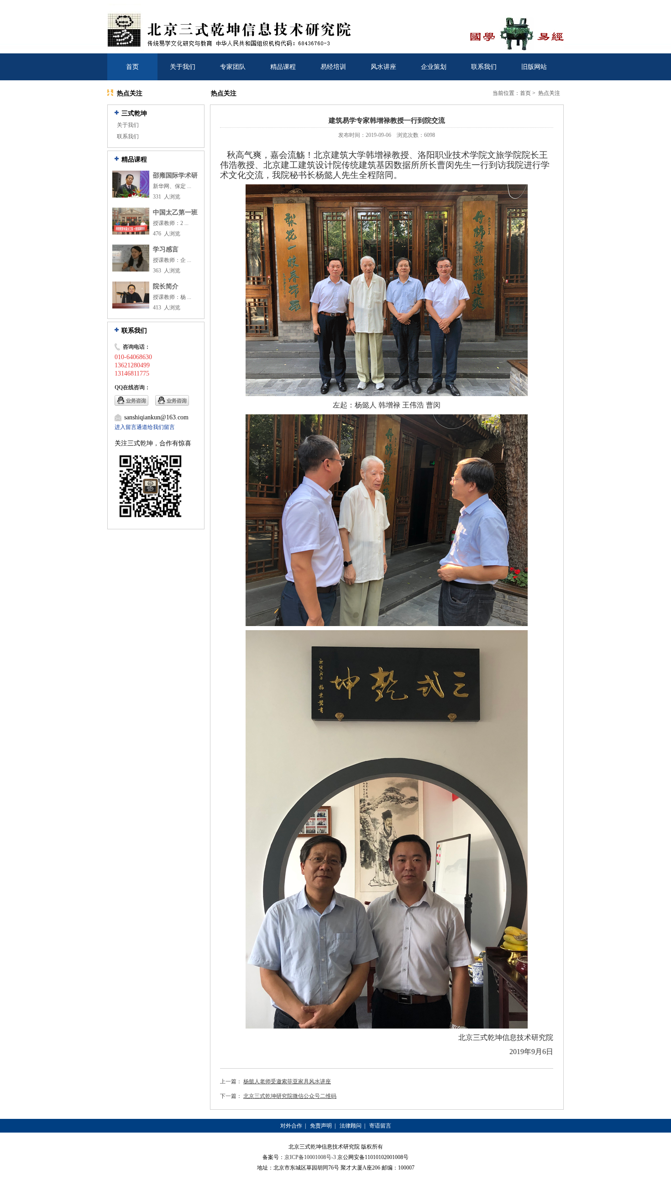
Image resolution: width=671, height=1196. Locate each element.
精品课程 (283, 66)
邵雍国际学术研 (175, 175)
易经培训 (333, 66)
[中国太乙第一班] (130, 233)
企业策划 (433, 66)
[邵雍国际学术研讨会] (130, 196)
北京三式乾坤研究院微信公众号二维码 (289, 1096)
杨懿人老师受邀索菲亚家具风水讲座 (287, 1081)
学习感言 (165, 249)
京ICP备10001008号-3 (310, 1157)
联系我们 (484, 66)
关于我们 (182, 66)
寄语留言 (380, 1126)
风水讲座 (383, 66)
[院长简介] (130, 306)
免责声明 (321, 1126)
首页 (132, 66)
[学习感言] (130, 269)
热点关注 (549, 93)
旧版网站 (534, 66)
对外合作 (291, 1126)
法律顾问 (351, 1126)
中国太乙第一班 (175, 212)
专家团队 (233, 66)
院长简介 (165, 286)
